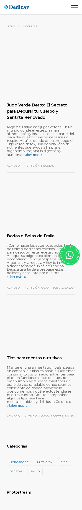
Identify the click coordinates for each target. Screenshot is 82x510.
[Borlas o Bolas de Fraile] (41, 211)
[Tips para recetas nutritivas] (41, 333)
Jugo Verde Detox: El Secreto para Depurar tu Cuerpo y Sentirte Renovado (37, 111)
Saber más (31, 155)
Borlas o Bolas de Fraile (30, 235)
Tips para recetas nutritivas (34, 357)
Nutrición (31, 165)
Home (11, 26)
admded (13, 165)
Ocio (45, 287)
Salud (69, 287)
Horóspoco (19, 462)
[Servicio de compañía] (37, 7)
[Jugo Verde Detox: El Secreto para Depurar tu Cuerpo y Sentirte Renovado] (41, 80)
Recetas (47, 165)
